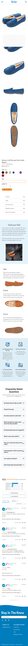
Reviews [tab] (4, 501)
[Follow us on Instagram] (5, 620)
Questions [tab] (14, 501)
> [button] (18, 600)
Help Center (16, 627)
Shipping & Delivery (18, 634)
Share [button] (5, 522)
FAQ (15, 632)
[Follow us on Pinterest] (8, 620)
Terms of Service (19, 644)
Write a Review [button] (14, 493)
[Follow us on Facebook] (2, 620)
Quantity (4, 184)
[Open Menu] (2, 2)
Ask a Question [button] (14, 496)
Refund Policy (17, 629)
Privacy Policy (12, 644)
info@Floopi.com (6, 627)
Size (3, 179)
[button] (23, 522)
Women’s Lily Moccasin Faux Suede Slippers (13, 161)
